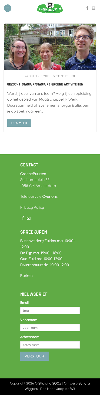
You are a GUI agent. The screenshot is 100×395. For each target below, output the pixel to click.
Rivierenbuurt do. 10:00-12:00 (44, 264)
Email (24, 302)
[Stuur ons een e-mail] (93, 8)
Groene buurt (64, 76)
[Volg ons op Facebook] (87, 8)
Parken (26, 275)
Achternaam (29, 337)
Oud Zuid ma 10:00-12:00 (41, 258)
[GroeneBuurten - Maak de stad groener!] (50, 8)
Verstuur (34, 356)
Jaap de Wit (65, 389)
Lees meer (19, 123)
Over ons (50, 196)
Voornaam (28, 320)
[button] (7, 8)
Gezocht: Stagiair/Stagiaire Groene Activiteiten (45, 84)
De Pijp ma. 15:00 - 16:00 (41, 252)
